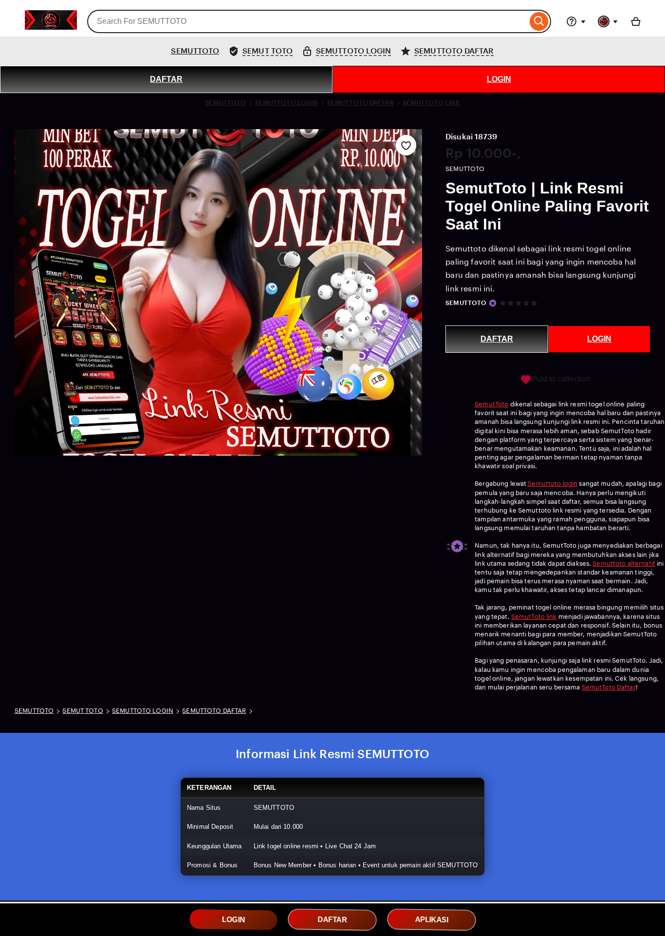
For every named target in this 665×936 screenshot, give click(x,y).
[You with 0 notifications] (608, 21)
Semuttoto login (552, 483)
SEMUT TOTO (82, 710)
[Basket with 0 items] (635, 21)
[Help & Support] (576, 21)
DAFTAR (166, 79)
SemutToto (491, 404)
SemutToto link (534, 616)
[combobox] (307, 21)
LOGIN (499, 79)
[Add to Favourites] (406, 145)
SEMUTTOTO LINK (431, 102)
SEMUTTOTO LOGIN (286, 102)
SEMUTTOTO (195, 51)
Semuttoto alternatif (623, 563)
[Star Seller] (492, 303)
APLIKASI (431, 920)
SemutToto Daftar (609, 687)
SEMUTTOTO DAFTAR (360, 102)
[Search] (539, 21)
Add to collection (561, 379)
